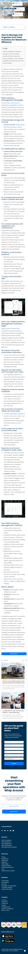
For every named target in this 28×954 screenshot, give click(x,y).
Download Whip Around (7, 932)
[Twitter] (5, 830)
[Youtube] (13, 830)
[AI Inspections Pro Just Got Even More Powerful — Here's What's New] (12, 700)
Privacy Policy (5, 951)
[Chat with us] (25, 951)
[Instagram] (7, 830)
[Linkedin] (10, 830)
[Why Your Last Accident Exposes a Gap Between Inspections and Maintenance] (12, 671)
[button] (24, 27)
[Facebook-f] (2, 830)
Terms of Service (13, 951)
